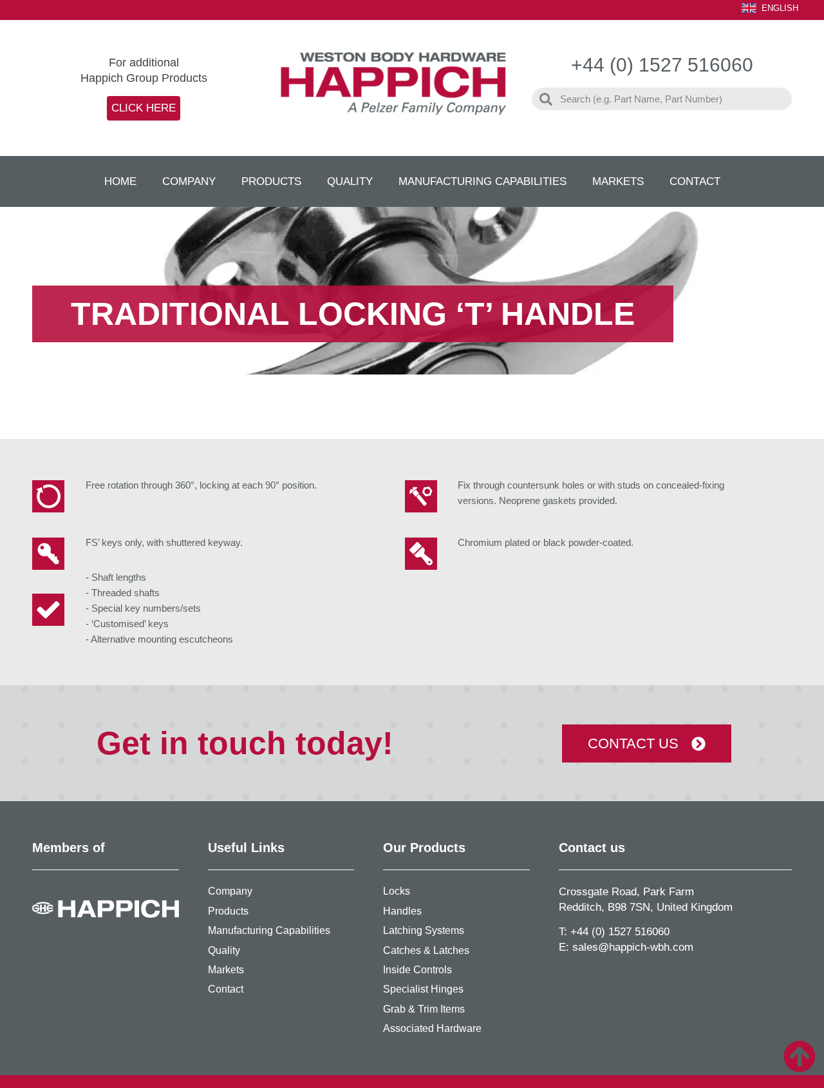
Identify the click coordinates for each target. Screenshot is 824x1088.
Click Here (143, 108)
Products (271, 181)
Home (120, 181)
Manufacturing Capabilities (482, 181)
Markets (618, 181)
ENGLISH (780, 8)
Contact (695, 181)
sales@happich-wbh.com (632, 947)
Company (189, 181)
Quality (350, 181)
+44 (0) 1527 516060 (620, 932)
